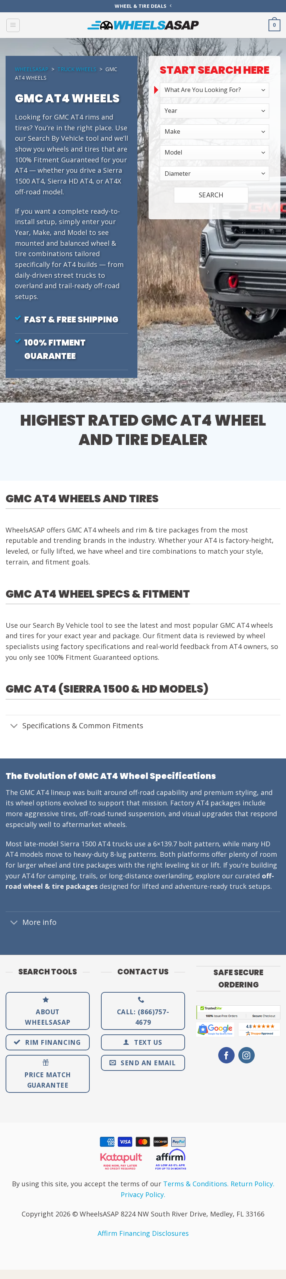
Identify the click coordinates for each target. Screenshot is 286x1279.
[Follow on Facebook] (226, 1055)
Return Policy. (252, 1183)
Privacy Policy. (143, 1194)
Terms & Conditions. (196, 1183)
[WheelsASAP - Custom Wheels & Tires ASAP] (143, 25)
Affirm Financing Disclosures (143, 1233)
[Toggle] (14, 726)
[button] (13, 25)
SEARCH (211, 194)
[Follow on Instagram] (246, 1055)
